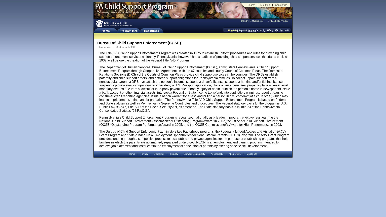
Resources (151, 30)
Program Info (129, 30)
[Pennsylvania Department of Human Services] (113, 23)
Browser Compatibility (194, 154)
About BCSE (235, 154)
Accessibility (217, 154)
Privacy (144, 154)
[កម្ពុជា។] (253, 30)
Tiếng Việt (272, 30)
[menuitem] (253, 21)
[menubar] (253, 21)
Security (174, 154)
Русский (284, 30)
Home (106, 30)
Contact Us (281, 5)
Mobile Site (252, 154)
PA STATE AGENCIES (252, 21)
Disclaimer (159, 154)
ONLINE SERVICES (278, 21)
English (232, 30)
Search (251, 5)
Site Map (265, 5)
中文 (262, 30)
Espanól (242, 30)
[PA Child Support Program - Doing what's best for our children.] (134, 9)
